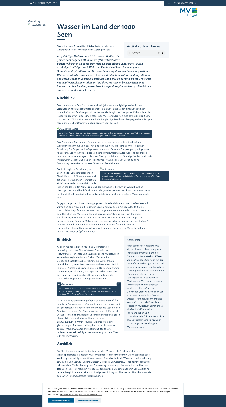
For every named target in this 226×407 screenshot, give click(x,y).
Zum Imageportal (183, 3)
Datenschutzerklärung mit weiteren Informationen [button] (81, 394)
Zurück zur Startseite (45, 3)
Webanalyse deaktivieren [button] (88, 400)
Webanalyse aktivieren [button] (61, 400)
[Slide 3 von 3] (93, 282)
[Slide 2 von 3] (89, 282)
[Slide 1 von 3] (84, 282)
